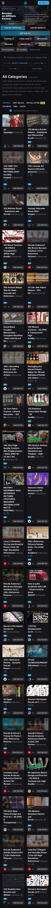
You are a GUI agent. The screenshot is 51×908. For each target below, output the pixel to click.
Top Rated (6, 106)
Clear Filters (37, 69)
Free (15, 106)
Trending (6, 103)
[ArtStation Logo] (25, 2)
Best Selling (18, 103)
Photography (8, 49)
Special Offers (35, 103)
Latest (23, 106)
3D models (22, 49)
